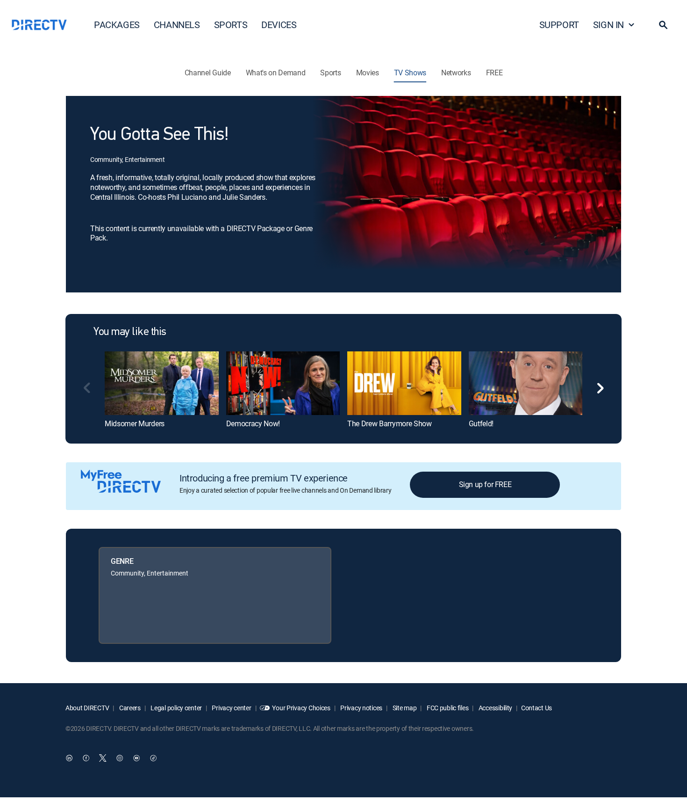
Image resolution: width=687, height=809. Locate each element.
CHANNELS (177, 24)
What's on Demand (276, 72)
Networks (456, 72)
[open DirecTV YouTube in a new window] (136, 758)
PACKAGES (117, 24)
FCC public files (446, 707)
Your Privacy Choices (301, 707)
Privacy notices (361, 707)
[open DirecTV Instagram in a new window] (119, 758)
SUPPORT (559, 24)
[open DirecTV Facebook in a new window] (86, 758)
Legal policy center (176, 707)
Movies (367, 72)
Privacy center (231, 707)
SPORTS (231, 24)
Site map (403, 707)
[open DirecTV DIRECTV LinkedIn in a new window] (69, 758)
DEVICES (278, 24)
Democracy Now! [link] (253, 423)
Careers (129, 707)
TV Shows (410, 72)
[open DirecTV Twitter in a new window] (103, 758)
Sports (330, 72)
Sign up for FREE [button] (485, 484)
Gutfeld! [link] (481, 423)
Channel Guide (208, 72)
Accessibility (494, 707)
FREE (494, 72)
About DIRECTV (87, 707)
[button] (663, 24)
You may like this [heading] (129, 332)
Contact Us (536, 707)
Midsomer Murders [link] (135, 423)
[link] (162, 383)
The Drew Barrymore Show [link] (389, 423)
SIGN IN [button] (608, 24)
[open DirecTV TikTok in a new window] (153, 758)
